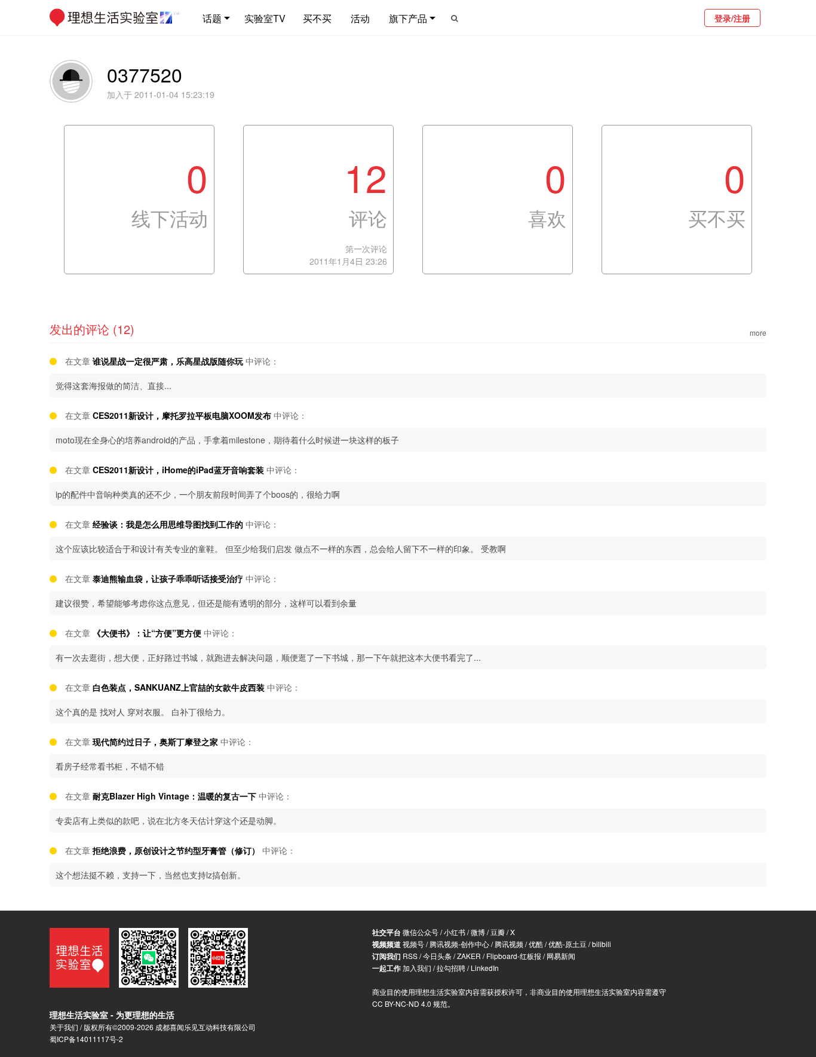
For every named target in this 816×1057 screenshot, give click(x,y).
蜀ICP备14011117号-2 (86, 1039)
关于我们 (64, 1027)
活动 (360, 18)
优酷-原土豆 (567, 944)
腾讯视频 (509, 944)
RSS (410, 956)
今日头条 (437, 956)
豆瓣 (497, 932)
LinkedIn (485, 968)
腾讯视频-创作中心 (459, 944)
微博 (478, 932)
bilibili (601, 944)
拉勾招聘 (451, 968)
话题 (212, 18)
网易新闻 (561, 956)
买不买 (317, 18)
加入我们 (417, 968)
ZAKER (469, 956)
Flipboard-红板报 (513, 956)
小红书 (454, 932)
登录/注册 (732, 18)
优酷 (536, 944)
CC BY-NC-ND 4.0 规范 (409, 1003)
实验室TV (265, 18)
